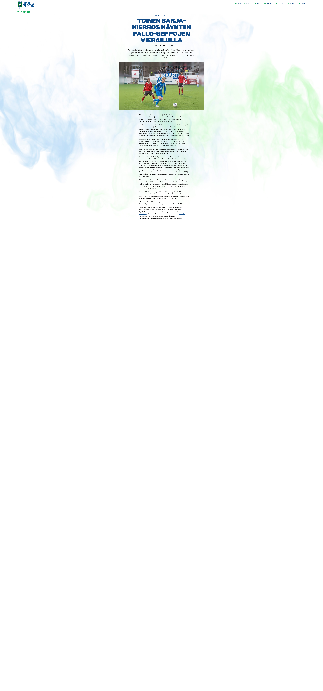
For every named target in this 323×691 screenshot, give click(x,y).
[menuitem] (238, 4)
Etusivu (156, 15)
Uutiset (164, 15)
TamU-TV (182, 214)
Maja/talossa (143, 214)
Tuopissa (155, 212)
